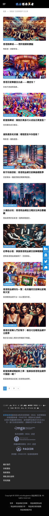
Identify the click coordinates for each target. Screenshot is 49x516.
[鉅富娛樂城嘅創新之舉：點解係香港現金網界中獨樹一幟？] (24, 356)
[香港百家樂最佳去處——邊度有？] (24, 67)
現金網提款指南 (8, 167)
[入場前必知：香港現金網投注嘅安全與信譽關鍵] (24, 195)
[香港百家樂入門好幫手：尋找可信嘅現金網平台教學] (24, 315)
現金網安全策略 (8, 39)
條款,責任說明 (8, 476)
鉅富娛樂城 (7, 415)
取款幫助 (6, 472)
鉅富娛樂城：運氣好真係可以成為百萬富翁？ (24, 120)
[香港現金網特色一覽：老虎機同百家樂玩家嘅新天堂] (24, 274)
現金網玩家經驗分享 (10, 115)
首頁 (11, 503)
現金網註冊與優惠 (9, 77)
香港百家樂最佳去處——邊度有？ (19, 82)
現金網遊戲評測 (26, 510)
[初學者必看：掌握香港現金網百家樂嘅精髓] (24, 236)
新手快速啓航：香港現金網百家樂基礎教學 (23, 172)
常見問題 (6, 480)
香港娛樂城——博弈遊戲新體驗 (18, 44)
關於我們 (6, 464)
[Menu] (4, 4)
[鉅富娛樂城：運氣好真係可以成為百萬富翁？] (24, 105)
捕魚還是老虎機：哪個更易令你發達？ (21, 134)
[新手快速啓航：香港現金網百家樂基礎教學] (24, 157)
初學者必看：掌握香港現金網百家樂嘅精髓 (23, 251)
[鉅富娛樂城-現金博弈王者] (24, 4)
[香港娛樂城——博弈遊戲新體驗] (24, 29)
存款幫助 (6, 468)
